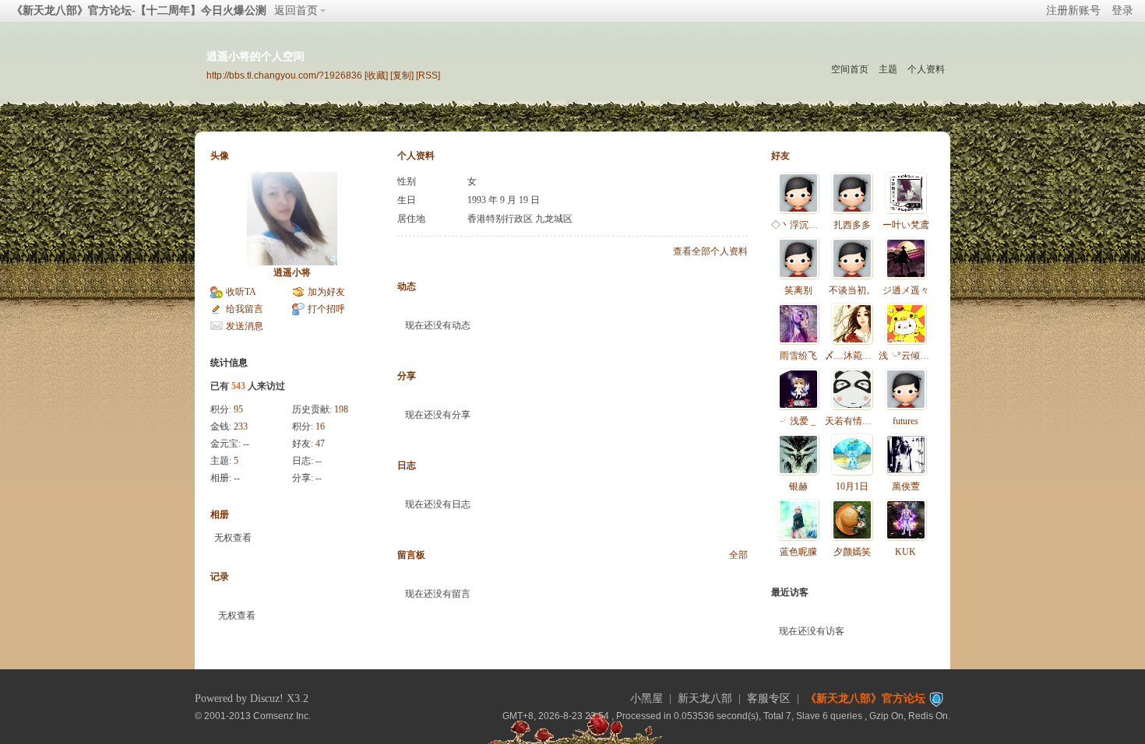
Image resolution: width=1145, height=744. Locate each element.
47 (320, 443)
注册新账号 (1073, 10)
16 (320, 426)
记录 (219, 576)
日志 (406, 465)
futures (905, 421)
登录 (1122, 10)
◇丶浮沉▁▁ (799, 224)
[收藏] (376, 75)
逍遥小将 (292, 272)
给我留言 (244, 309)
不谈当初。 (852, 290)
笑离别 (798, 290)
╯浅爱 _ (798, 421)
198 (341, 409)
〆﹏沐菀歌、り (857, 355)
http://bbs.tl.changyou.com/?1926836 (284, 75)
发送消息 (244, 326)
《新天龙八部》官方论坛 (865, 698)
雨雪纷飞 (798, 355)
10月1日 (852, 486)
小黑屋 (646, 698)
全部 (738, 554)
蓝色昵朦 (798, 551)
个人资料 (926, 69)
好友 (780, 155)
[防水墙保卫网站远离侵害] (936, 698)
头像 (219, 155)
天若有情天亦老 (857, 421)
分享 (406, 375)
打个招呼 (326, 309)
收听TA (241, 291)
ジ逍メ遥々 (906, 290)
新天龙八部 (705, 698)
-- (246, 443)
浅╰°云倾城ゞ (909, 355)
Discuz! (267, 698)
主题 (888, 69)
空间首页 (849, 69)
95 (238, 409)
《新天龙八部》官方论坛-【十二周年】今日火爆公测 (139, 10)
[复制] (402, 75)
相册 (219, 514)
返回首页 (296, 10)
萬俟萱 (906, 486)
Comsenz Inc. (282, 716)
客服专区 (769, 698)
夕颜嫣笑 (852, 551)
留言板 (411, 554)
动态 (406, 286)
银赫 (798, 486)
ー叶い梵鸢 (906, 224)
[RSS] (428, 75)
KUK (905, 551)
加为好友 (326, 291)
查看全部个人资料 (710, 251)
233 (241, 426)
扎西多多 (852, 224)
